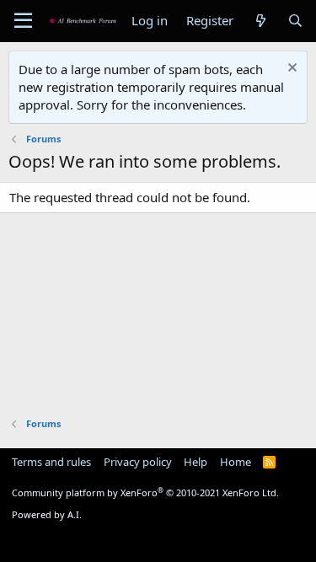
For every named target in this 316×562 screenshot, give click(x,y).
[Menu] (23, 21)
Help (195, 461)
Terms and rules (51, 461)
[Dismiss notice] (290, 69)
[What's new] (260, 20)
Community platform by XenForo (145, 492)
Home (235, 461)
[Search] (295, 20)
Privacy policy (138, 461)
